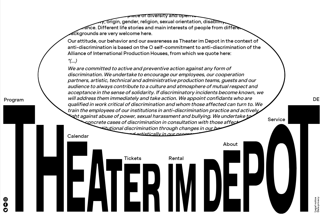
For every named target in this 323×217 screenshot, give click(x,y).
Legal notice (315, 204)
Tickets (132, 158)
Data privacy (318, 204)
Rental (176, 158)
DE (316, 99)
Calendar (78, 136)
